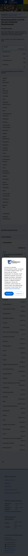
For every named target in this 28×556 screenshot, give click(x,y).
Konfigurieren (19, 293)
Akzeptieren (9, 293)
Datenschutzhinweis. (14, 288)
